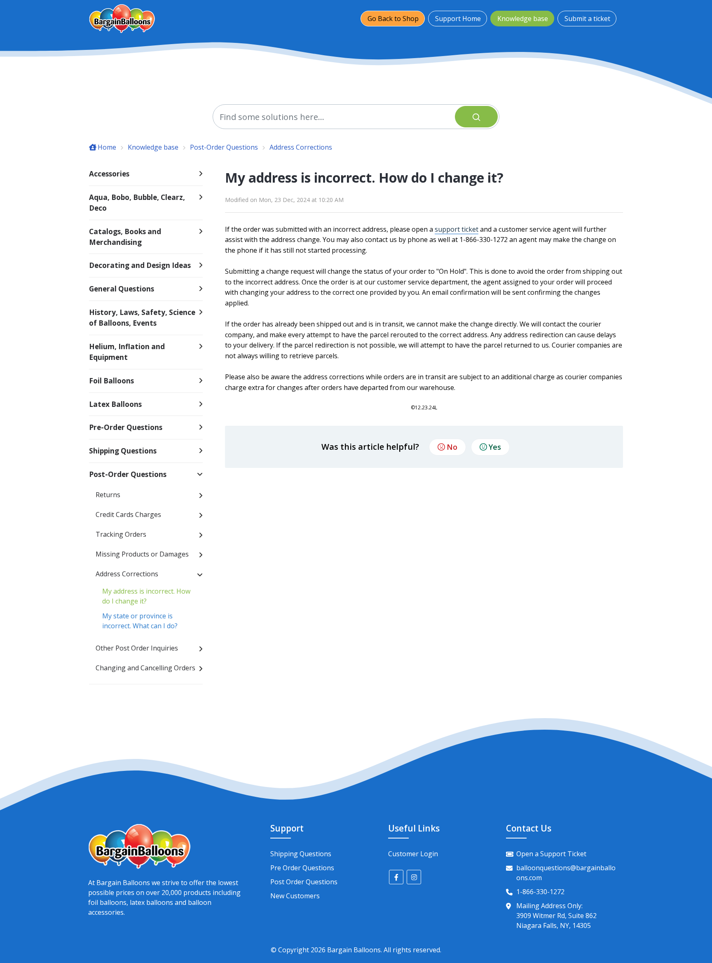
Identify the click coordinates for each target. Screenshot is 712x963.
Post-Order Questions (224, 147)
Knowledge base (522, 18)
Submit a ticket (587, 18)
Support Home (458, 18)
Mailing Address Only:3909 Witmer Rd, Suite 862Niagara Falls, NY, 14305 (556, 915)
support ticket (456, 229)
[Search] (476, 116)
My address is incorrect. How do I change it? (146, 596)
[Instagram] (414, 877)
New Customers (295, 895)
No (452, 447)
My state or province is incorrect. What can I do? (140, 620)
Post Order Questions (303, 881)
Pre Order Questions (302, 867)
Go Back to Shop (393, 18)
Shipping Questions (300, 853)
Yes (495, 447)
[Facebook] (396, 877)
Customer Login (413, 853)
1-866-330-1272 (540, 891)
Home (107, 147)
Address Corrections (300, 147)
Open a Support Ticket (551, 853)
